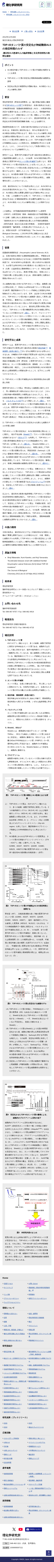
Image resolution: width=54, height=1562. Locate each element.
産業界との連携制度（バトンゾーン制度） (40, 1475)
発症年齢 (42, 348)
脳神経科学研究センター (12, 1400)
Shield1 (28, 434)
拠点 (30, 1321)
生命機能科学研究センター (38, 1396)
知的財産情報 (8, 1474)
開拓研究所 (32, 1373)
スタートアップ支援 (35, 1484)
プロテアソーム (38, 482)
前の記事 (15, 31)
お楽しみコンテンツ (10, 1450)
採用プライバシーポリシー (38, 1298)
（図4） (11, 488)
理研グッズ (7, 1454)
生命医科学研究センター (12, 1396)
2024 (5, 1427)
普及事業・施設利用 (35, 1480)
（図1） (27, 313)
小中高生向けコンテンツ (37, 1450)
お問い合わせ (33, 1283)
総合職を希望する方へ (11, 1510)
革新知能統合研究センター (13, 1392)
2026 (5, 1423)
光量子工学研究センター (12, 1408)
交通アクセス (8, 1283)
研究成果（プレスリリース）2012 (17, 14)
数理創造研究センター (36, 1381)
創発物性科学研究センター (38, 1404)
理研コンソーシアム (10, 1488)
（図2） (42, 401)
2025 (30, 1423)
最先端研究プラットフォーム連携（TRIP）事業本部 (40, 1353)
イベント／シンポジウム (37, 1442)
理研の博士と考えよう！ (37, 1438)
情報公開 (32, 1330)
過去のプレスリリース (36, 1427)
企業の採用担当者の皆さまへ (13, 1495)
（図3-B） (35, 454)
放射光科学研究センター (12, 1412)
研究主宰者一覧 (9, 1352)
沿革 (5, 1318)
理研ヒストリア (34, 1458)
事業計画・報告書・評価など (13, 1330)
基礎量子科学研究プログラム (13, 1365)
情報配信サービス (35, 1446)
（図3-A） (27, 444)
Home (5, 12)
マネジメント (33, 1326)
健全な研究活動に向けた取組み (14, 1334)
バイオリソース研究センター (38, 1400)
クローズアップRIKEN (11, 1438)
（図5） (34, 520)
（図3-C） (45, 463)
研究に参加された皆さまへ (13, 1340)
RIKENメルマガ (35, 1529)
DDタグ (22, 438)
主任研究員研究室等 (10, 1377)
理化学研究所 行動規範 (36, 1318)
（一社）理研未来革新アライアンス (40, 1490)
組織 (5, 1321)
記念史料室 (7, 1462)
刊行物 (6, 1446)
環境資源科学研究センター (13, 1404)
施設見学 (32, 1454)
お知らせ (7, 1442)
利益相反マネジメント (36, 1340)
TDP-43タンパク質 (14, 105)
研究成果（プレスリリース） (20, 12)
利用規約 (32, 1294)
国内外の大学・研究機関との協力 (40, 1495)
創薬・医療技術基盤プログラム (39, 1365)
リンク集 (7, 1294)
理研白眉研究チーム (35, 1377)
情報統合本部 (33, 1392)
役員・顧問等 (33, 1314)
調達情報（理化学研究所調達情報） (39, 1289)
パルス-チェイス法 (14, 401)
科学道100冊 (8, 1458)
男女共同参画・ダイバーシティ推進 (40, 1335)
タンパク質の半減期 (28, 161)
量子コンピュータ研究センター (39, 1388)
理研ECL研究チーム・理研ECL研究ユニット (15, 1382)
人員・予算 (7, 1326)
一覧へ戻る (28, 31)
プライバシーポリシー (11, 1298)
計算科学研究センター (11, 1388)
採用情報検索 (8, 1506)
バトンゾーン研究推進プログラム (15, 1373)
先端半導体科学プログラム (13, 1369)
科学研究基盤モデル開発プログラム (40, 1359)
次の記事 (40, 31)
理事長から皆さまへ (10, 1314)
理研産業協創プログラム (37, 1369)
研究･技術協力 (9, 1480)
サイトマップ (8, 1287)
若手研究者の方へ (35, 1506)
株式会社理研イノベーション (13, 1484)
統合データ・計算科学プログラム (15, 1358)
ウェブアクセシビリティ (12, 1302)
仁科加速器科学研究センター (38, 1408)
